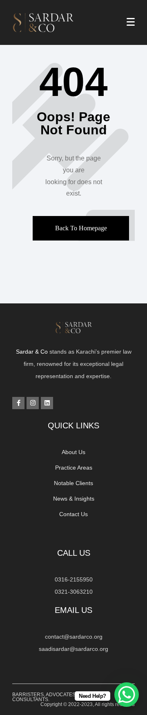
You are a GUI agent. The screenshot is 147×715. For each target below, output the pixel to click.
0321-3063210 (74, 591)
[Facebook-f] (18, 403)
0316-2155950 (74, 579)
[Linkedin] (47, 403)
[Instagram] (33, 403)
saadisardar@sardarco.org (73, 649)
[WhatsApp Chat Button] (126, 694)
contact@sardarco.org (73, 636)
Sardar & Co (32, 351)
